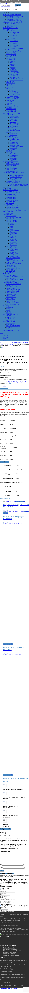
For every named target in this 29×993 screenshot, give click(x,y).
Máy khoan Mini (10, 201)
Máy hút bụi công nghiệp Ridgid (14, 16)
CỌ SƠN (8, 315)
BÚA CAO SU (14, 35)
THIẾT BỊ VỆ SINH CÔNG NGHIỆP (13, 276)
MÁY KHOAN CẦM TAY (10, 190)
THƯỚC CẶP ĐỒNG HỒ (13, 289)
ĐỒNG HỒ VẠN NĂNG (13, 302)
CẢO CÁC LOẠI (14, 45)
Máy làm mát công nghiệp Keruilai (15, 179)
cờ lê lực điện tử (14, 91)
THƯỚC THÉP (10, 295)
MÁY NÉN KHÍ (7, 274)
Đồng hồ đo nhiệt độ (11, 287)
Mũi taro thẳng (13, 158)
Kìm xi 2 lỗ (12, 67)
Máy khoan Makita (11, 197)
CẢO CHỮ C (13, 44)
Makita (11, 226)
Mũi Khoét (9, 151)
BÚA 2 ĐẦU (13, 33)
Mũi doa (8, 132)
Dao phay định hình (15, 120)
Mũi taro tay (13, 156)
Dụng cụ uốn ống (10, 169)
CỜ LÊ (8, 88)
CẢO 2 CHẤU (14, 41)
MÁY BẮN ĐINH (11, 216)
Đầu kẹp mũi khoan (15, 138)
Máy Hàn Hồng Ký (11, 188)
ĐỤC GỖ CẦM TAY (12, 98)
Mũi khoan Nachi (14, 145)
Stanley (11, 229)
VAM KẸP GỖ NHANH (16, 48)
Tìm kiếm (18, 5)
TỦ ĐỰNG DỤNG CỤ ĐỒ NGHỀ (12, 22)
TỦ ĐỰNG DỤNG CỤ (12, 23)
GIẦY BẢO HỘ (10, 324)
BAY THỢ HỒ (10, 318)
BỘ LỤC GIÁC (10, 81)
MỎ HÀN (9, 107)
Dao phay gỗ (13, 122)
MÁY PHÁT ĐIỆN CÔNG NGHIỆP (16, 210)
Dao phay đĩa (13, 119)
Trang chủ (5, 335)
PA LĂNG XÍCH (11, 262)
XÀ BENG (9, 101)
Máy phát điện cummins (12, 206)
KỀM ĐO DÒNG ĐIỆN (12, 304)
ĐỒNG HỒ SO (10, 288)
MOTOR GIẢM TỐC (9, 211)
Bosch (11, 223)
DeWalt (12, 224)
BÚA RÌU (12, 38)
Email (1, 867)
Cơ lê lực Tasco (14, 96)
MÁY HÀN (6, 187)
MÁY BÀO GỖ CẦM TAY (13, 217)
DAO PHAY (9, 114)
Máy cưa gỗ (13, 239)
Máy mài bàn (13, 247)
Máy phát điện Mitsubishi (12, 207)
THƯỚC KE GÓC (11, 297)
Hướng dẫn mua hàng (9, 948)
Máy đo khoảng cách (11, 269)
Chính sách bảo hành (9, 953)
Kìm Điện (12, 61)
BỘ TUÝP (9, 84)
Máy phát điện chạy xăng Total (11, 330)
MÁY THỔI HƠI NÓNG (13, 258)
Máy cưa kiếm (13, 240)
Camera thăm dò (10, 265)
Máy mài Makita (14, 255)
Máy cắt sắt (12, 234)
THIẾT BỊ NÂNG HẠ (9, 259)
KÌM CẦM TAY (10, 59)
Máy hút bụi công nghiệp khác (14, 20)
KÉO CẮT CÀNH (11, 54)
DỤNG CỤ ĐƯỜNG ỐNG (10, 161)
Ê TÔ (7, 49)
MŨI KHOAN (10, 136)
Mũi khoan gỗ (13, 140)
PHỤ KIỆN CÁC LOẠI (9, 305)
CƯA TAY (9, 103)
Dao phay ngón (14, 126)
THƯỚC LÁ (9, 298)
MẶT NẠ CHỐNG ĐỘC (13, 326)
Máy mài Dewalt (14, 250)
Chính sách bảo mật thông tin (11, 955)
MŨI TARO (9, 152)
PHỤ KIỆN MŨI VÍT (12, 106)
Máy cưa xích (13, 245)
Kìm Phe (12, 65)
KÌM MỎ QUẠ (14, 75)
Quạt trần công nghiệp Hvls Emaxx (19, 184)
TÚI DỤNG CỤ (10, 26)
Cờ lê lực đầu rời (14, 93)
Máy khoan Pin (10, 203)
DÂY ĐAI (9, 328)
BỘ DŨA (9, 313)
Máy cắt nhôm (13, 233)
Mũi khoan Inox (14, 142)
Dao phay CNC (14, 116)
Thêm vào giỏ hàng (20, 501)
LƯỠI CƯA (9, 307)
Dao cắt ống (9, 162)
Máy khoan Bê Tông (11, 191)
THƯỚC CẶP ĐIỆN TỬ (12, 292)
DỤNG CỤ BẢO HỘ (9, 321)
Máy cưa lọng (13, 242)
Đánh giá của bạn (5, 848)
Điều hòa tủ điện (10, 174)
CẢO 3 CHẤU (14, 42)
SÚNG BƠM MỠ (11, 112)
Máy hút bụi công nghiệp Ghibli (14, 19)
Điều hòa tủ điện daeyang (16, 175)
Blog (4, 338)
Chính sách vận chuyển (9, 952)
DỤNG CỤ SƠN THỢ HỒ (10, 314)
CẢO (7, 39)
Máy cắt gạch (13, 232)
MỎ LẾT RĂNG (10, 58)
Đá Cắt (8, 308)
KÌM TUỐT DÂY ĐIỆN (16, 78)
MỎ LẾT (8, 57)
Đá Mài (8, 310)
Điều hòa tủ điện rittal (15, 178)
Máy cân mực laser (11, 266)
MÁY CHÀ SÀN (11, 278)
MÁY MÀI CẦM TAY (12, 246)
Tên (1, 864)
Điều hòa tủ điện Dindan (16, 177)
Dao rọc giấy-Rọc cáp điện (13, 97)
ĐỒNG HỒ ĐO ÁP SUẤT (13, 284)
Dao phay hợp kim (14, 117)
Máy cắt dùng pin (14, 230)
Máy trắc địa (9, 272)
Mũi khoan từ (13, 149)
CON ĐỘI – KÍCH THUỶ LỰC (14, 260)
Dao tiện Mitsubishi (15, 130)
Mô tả (4, 386)
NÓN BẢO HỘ (10, 323)
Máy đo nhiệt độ (10, 271)
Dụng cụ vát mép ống (11, 171)
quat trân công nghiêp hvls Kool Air (19, 185)
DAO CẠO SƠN (10, 320)
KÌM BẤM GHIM (14, 72)
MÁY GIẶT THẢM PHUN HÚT (15, 279)
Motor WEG (9, 213)
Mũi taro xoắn (13, 159)
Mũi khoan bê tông (14, 139)
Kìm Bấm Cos (13, 70)
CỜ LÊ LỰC (9, 90)
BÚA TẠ (12, 36)
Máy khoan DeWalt (11, 195)
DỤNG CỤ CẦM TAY (9, 29)
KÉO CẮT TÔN (10, 52)
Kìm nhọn (12, 64)
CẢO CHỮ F (13, 46)
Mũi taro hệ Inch (14, 153)
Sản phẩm (5, 337)
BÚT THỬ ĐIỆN (11, 109)
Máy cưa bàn (13, 236)
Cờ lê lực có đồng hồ (15, 94)
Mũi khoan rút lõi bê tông (16, 146)
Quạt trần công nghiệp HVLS (14, 182)
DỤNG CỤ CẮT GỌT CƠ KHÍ (11, 113)
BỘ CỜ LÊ (9, 85)
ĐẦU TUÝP (9, 87)
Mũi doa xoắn (13, 135)
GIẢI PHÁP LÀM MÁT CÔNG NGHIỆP (14, 172)
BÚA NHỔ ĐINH (14, 32)
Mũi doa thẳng (13, 133)
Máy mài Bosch (14, 249)
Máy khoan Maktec (11, 198)
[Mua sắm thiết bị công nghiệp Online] (4, 3)
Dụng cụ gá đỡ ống (11, 165)
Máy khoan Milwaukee (12, 200)
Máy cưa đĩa (13, 237)
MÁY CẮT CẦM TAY (12, 221)
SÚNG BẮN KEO (11, 110)
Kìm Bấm (12, 68)
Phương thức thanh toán (10, 949)
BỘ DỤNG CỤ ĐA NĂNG (13, 51)
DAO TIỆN (9, 127)
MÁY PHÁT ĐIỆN (8, 204)
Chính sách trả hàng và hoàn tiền (12, 950)
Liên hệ (5, 340)
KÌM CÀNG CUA (14, 77)
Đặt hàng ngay (4, 910)
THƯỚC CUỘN (10, 300)
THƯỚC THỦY (10, 301)
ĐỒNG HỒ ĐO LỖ (11, 285)
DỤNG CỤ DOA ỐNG (12, 164)
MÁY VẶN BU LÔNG (9, 275)
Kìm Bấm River (14, 71)
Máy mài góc (13, 252)
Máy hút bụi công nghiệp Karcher (15, 17)
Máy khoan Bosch (11, 194)
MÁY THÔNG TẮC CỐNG (10, 28)
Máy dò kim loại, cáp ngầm (13, 268)
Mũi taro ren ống (14, 155)
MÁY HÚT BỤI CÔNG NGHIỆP (12, 15)
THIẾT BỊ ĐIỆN (7, 214)
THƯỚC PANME (11, 294)
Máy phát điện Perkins (12, 208)
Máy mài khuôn (14, 253)
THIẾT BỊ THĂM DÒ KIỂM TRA (12, 263)
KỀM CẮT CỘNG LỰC (16, 80)
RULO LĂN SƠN (11, 317)
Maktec (11, 227)
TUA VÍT (9, 104)
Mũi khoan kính (14, 143)
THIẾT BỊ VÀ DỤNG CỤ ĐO (11, 282)
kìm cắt (11, 62)
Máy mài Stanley (14, 256)
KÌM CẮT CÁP (14, 74)
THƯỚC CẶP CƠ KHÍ (12, 291)
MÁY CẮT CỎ (10, 219)
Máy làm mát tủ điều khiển (13, 181)
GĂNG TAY (9, 327)
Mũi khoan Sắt (13, 148)
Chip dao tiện (13, 129)
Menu (1, 333)
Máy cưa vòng (13, 243)
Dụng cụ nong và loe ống (12, 166)
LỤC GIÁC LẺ (10, 83)
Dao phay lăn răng (14, 123)
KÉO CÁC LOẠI (11, 55)
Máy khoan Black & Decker (13, 193)
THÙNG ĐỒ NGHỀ (11, 25)
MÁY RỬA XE (10, 281)
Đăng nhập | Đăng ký (15, 2)
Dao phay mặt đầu (14, 125)
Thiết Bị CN (6, 982)
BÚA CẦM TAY (10, 31)
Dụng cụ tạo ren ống (11, 168)
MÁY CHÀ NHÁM (11, 220)
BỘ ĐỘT (8, 311)
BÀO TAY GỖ (10, 100)
